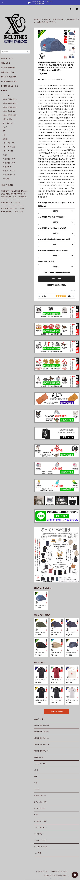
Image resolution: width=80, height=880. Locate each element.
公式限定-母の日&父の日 (9, 81)
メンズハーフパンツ (40, 840)
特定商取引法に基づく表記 (59, 871)
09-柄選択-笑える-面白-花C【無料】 (52, 228)
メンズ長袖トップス (40, 821)
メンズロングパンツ (40, 847)
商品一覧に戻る (57, 711)
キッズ (36, 815)
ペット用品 (37, 853)
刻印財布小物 (38, 757)
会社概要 (4, 90)
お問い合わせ (5, 63)
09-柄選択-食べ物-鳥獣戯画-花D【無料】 (54, 239)
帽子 (35, 776)
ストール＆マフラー (40, 764)
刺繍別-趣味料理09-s (41, 732)
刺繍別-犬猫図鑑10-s (41, 725)
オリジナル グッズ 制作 (8, 77)
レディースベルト (39, 808)
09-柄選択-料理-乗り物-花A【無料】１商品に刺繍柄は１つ (56, 204)
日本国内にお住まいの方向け (56, 285)
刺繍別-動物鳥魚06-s (41, 751)
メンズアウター (39, 834)
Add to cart (56, 279)
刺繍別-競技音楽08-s (41, 738)
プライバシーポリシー (42, 871)
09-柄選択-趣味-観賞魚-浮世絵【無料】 (53, 250)
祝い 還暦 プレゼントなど (9, 86)
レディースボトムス (40, 802)
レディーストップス (40, 795)
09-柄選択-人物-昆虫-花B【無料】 (51, 217)
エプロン (37, 789)
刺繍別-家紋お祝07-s (41, 744)
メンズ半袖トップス (40, 827)
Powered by (54, 879)
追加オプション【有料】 (46, 261)
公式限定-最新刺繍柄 (8, 67)
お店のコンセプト (7, 58)
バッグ (36, 770)
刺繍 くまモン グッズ (7, 72)
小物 (35, 783)
